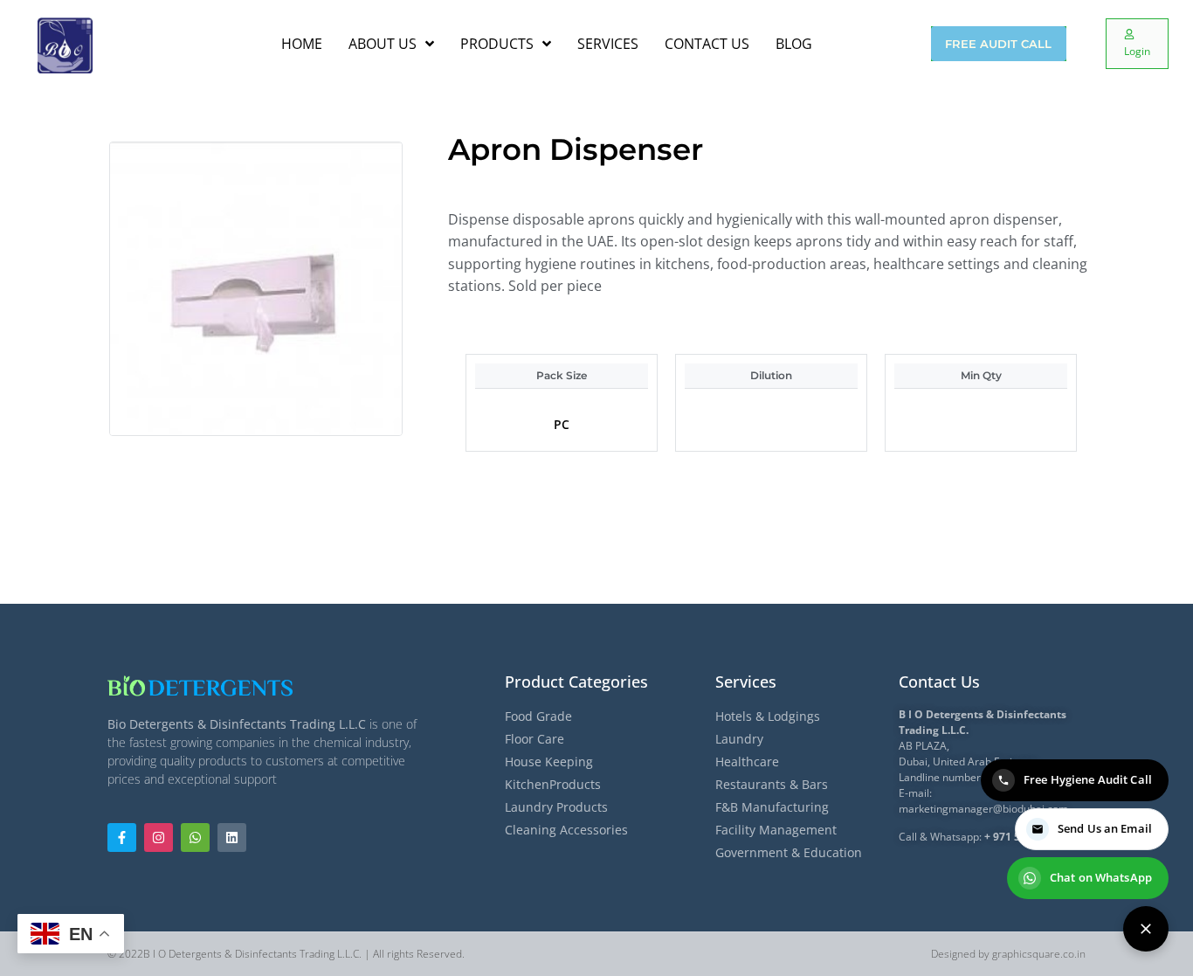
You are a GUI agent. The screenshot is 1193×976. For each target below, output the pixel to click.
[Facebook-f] (121, 837)
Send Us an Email (1105, 828)
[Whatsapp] (195, 837)
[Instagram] (158, 837)
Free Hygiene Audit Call (1088, 779)
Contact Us (939, 681)
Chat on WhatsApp (1101, 877)
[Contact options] (1146, 929)
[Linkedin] (231, 837)
